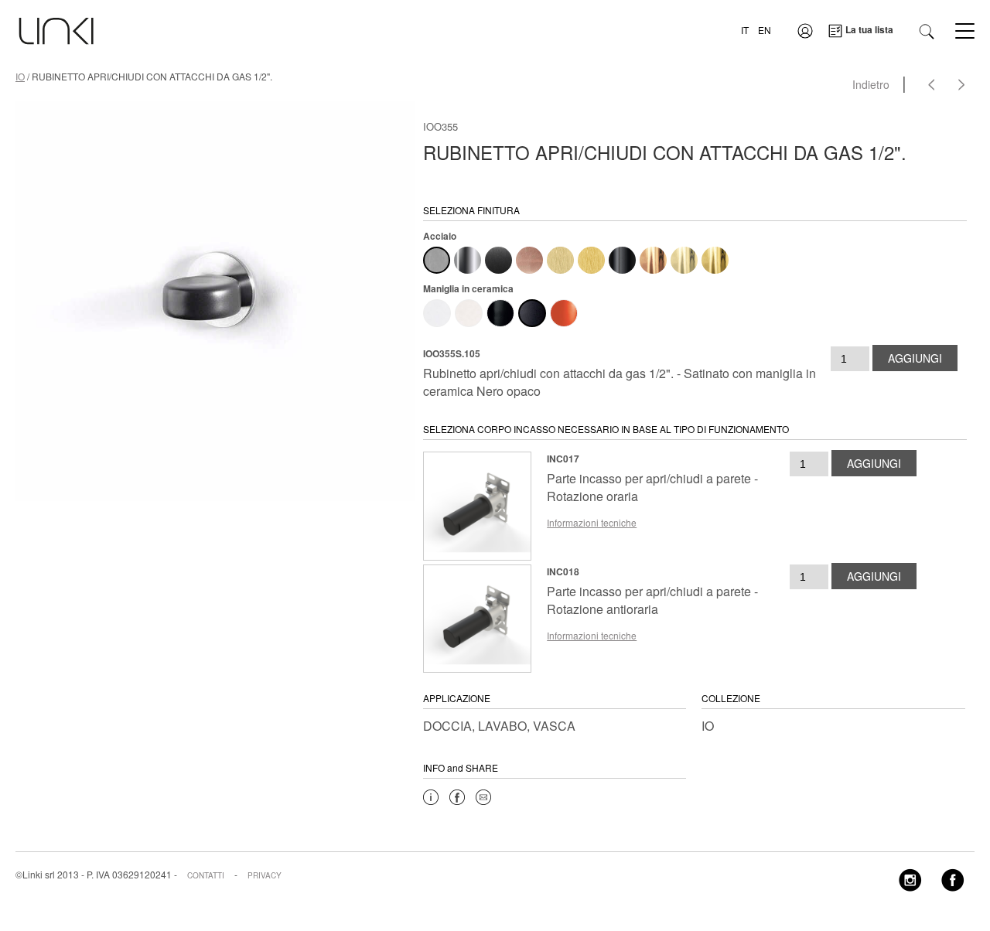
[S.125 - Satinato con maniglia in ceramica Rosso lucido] (564, 313)
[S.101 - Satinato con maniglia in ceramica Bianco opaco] (469, 313)
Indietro (870, 84)
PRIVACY (265, 875)
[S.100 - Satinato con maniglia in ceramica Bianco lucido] (437, 313)
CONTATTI (205, 875)
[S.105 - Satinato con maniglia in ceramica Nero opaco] (532, 313)
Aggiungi (915, 358)
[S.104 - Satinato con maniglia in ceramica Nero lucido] (500, 313)
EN (764, 29)
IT (745, 29)
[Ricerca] (926, 29)
